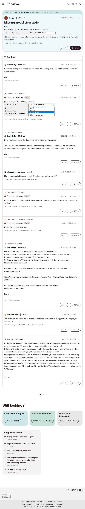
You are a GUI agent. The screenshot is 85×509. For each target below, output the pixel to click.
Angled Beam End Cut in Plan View (21, 444)
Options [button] (79, 12)
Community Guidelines (54, 504)
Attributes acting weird (16, 469)
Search (68, 4)
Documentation (12, 439)
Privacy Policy (26, 504)
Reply (76, 48)
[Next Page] (48, 395)
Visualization (11, 453)
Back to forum (12, 421)
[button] (62, 48)
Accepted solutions (42, 421)
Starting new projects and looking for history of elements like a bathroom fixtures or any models (22, 460)
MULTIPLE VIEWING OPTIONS (19, 451)
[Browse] (4, 4)
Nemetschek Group (53, 507)
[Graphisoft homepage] (74, 490)
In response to (15, 94)
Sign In (80, 4)
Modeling (10, 446)
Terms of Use (39, 504)
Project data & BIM (13, 465)
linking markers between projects (21, 437)
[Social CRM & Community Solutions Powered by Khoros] (6, 496)
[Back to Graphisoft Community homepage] (14, 4)
